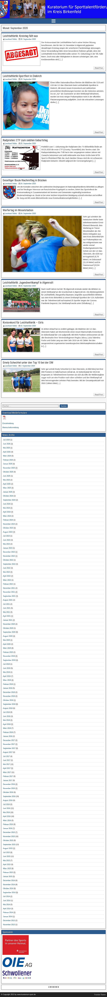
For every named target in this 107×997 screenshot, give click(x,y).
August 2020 (8, 636)
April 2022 (7, 576)
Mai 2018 (6, 720)
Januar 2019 (7, 688)
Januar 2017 (7, 780)
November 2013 (9, 925)
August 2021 (8, 600)
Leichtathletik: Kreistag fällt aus (20, 36)
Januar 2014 (7, 917)
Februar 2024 (8, 520)
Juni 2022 (6, 568)
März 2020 (7, 648)
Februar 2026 (8, 460)
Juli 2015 (6, 852)
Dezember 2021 (9, 588)
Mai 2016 (6, 812)
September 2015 (9, 844)
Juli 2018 (6, 712)
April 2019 (7, 676)
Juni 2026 (6, 444)
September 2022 (9, 564)
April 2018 (7, 724)
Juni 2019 (6, 668)
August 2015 (8, 848)
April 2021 (7, 616)
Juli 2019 (6, 664)
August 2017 (8, 752)
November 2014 (9, 884)
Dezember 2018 (9, 692)
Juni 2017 (6, 760)
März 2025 (7, 488)
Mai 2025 (6, 480)
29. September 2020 (28, 79)
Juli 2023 (6, 536)
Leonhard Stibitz (11, 39)
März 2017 (7, 772)
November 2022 (9, 556)
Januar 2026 (7, 464)
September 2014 (9, 893)
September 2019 (9, 660)
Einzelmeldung (8, 423)
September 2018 (9, 704)
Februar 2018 (8, 732)
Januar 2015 (7, 876)
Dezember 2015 (9, 832)
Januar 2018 (7, 736)
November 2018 (9, 696)
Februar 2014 (8, 912)
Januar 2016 (7, 828)
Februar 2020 (8, 652)
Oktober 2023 (8, 528)
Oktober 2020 (8, 628)
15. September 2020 (28, 326)
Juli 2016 (6, 804)
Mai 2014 (6, 904)
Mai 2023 (6, 544)
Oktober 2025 (8, 472)
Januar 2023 (7, 548)
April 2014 (7, 909)
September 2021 (9, 596)
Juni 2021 (6, 608)
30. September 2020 (28, 39)
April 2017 (7, 768)
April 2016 (7, 816)
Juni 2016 (6, 808)
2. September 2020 (27, 366)
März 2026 (7, 456)
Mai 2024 (6, 508)
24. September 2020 (28, 184)
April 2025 (7, 484)
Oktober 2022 (8, 560)
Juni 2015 (6, 856)
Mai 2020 (6, 640)
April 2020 (7, 644)
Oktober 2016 (8, 792)
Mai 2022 (6, 572)
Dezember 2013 (9, 920)
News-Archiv (8, 435)
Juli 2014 (6, 896)
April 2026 (7, 452)
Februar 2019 (8, 684)
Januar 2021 (7, 620)
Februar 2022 (8, 584)
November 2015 (9, 836)
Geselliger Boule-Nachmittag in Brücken (25, 180)
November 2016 (9, 788)
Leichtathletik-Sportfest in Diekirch (22, 76)
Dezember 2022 (9, 552)
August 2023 (8, 532)
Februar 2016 (8, 824)
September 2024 (9, 500)
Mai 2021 (6, 612)
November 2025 (9, 468)
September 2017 (9, 748)
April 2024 (7, 512)
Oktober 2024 (8, 496)
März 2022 (7, 580)
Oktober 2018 (8, 700)
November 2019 (9, 656)
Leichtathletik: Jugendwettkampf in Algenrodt (28, 282)
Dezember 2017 (9, 740)
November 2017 (9, 744)
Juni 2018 (6, 716)
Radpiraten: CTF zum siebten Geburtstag (25, 140)
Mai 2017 (6, 764)
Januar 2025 (7, 492)
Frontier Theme (100, 994)
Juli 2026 (6, 440)
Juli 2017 (6, 756)
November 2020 (9, 624)
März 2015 (7, 868)
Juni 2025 (6, 476)
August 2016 (8, 800)
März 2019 (7, 680)
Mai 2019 (6, 672)
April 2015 (7, 864)
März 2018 (7, 728)
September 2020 (9, 632)
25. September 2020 (28, 143)
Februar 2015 (8, 872)
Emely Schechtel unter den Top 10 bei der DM (28, 362)
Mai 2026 (6, 448)
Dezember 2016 (9, 784)
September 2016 (9, 796)
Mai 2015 (6, 860)
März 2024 (7, 516)
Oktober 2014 (8, 888)
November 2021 (9, 592)
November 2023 (9, 524)
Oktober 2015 (8, 840)
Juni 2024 (6, 504)
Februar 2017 (8, 776)
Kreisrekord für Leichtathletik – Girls (23, 322)
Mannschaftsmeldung (10, 427)
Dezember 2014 (9, 880)
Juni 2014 (6, 901)
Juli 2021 (6, 604)
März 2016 (7, 820)
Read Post (99, 68)
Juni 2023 (6, 540)
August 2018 (8, 708)
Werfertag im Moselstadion (18, 210)
